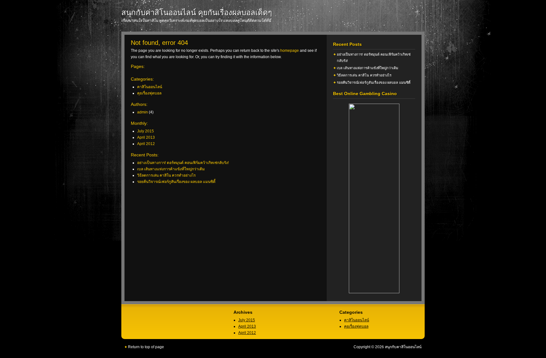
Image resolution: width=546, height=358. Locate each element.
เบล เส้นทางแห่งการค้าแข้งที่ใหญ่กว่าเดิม (171, 169)
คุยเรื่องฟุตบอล (149, 93)
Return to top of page (146, 347)
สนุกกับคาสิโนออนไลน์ (403, 347)
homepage (289, 50)
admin (142, 112)
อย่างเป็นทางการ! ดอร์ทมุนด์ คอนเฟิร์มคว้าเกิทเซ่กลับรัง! (183, 163)
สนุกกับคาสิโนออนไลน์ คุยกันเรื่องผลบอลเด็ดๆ (196, 12)
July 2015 (145, 131)
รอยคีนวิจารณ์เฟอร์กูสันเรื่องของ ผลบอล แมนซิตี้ (176, 181)
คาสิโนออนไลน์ (149, 87)
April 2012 (146, 144)
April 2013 (146, 137)
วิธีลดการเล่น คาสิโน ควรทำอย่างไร (166, 175)
